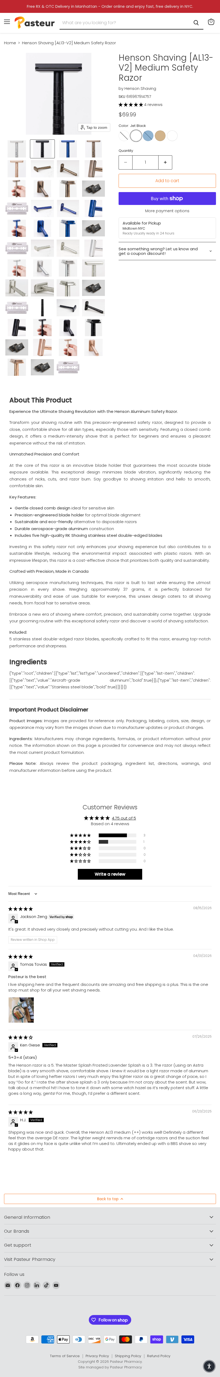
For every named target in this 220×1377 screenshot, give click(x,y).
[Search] (196, 23)
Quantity (126, 151)
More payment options (167, 211)
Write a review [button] (110, 874)
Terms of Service (65, 1355)
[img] (20, 909)
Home (10, 43)
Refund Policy (158, 1355)
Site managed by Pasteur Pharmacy (110, 1367)
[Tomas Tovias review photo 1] (21, 1010)
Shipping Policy (128, 1355)
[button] (17, 149)
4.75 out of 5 (124, 818)
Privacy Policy (97, 1355)
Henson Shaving (140, 88)
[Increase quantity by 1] (165, 162)
